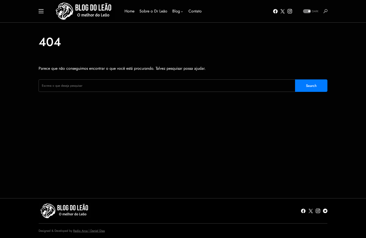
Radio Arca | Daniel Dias (89, 231)
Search (311, 85)
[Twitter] (282, 11)
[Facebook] (275, 11)
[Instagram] (290, 11)
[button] (41, 11)
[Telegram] (325, 211)
